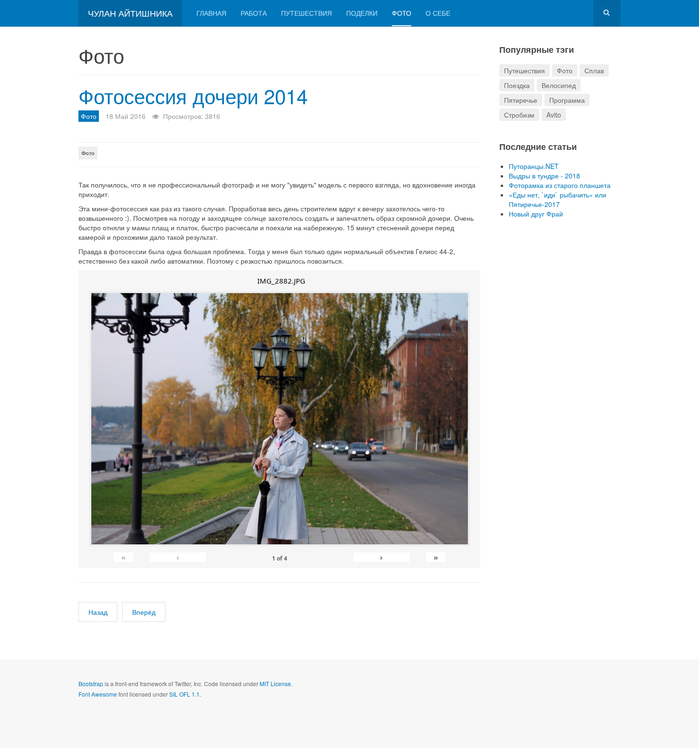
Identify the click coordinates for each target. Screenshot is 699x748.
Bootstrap (90, 683)
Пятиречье (520, 100)
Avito (553, 114)
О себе (438, 13)
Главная (211, 13)
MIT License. (276, 683)
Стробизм (519, 114)
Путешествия (306, 13)
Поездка (517, 85)
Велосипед (559, 85)
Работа (254, 13)
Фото (401, 13)
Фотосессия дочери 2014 (193, 95)
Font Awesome (97, 694)
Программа (567, 100)
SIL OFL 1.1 (184, 694)
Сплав (594, 70)
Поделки (362, 13)
